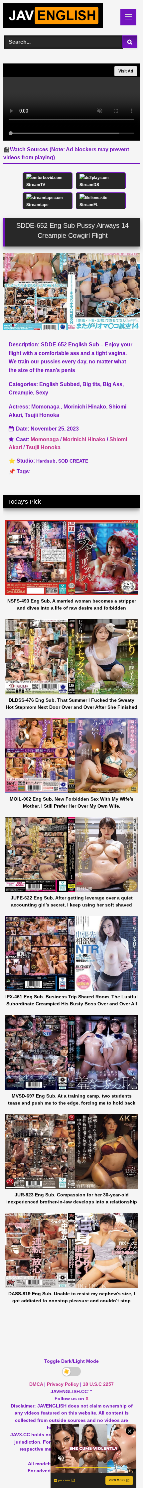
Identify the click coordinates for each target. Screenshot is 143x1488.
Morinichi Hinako (84, 439)
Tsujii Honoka (43, 447)
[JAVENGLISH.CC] (58, 16)
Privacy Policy (63, 1384)
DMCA (36, 1384)
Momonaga (45, 439)
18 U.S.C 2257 (98, 1384)
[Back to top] (122, 1468)
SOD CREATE (73, 461)
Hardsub (46, 461)
